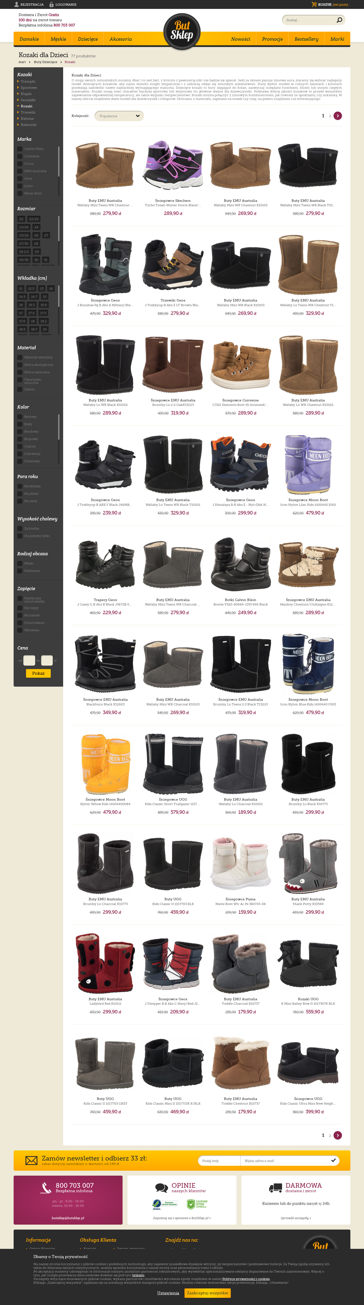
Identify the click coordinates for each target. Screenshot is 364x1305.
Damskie (29, 39)
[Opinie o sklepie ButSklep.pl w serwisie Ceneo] (198, 1204)
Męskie (58, 39)
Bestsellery (307, 39)
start (22, 62)
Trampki (28, 81)
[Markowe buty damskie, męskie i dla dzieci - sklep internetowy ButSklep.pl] (182, 32)
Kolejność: (81, 115)
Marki (337, 39)
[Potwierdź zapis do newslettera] (333, 1161)
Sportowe (29, 87)
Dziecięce (88, 39)
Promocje (272, 39)
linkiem (138, 1275)
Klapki (26, 93)
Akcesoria (121, 39)
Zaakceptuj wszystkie (207, 1293)
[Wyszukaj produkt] (339, 20)
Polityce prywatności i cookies (246, 1279)
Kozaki (26, 106)
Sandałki (28, 100)
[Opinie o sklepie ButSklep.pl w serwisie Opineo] (165, 1204)
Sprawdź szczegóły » (296, 1218)
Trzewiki (28, 112)
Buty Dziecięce (46, 62)
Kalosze (27, 118)
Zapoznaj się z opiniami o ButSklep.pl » (182, 1218)
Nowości (240, 39)
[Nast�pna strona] (338, 116)
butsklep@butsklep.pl (68, 1218)
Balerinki (29, 124)
